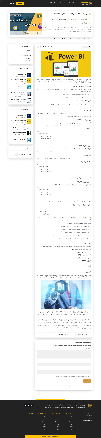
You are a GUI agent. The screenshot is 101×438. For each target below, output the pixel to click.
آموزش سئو (28, 58)
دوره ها (55, 3)
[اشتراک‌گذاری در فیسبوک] (51, 47)
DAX (29, 50)
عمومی (28, 60)
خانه (73, 3)
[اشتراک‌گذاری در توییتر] (48, 47)
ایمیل (89, 369)
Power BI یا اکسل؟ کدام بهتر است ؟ (82, 252)
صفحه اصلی (84, 39)
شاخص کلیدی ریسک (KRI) (84, 255)
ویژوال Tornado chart (89, 266)
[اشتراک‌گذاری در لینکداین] (46, 47)
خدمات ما (68, 3)
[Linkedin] (28, 405)
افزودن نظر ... (88, 348)
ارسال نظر (87, 381)
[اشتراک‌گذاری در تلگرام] (40, 47)
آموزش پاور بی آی (73, 335)
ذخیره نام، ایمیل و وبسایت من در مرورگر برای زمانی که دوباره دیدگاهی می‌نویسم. (72, 376)
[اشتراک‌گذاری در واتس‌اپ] (43, 47)
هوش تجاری (55, 335)
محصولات (62, 3)
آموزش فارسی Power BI (64, 335)
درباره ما (45, 3)
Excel (29, 53)
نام (90, 361)
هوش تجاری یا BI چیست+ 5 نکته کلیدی (81, 249)
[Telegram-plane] (31, 405)
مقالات (50, 3)
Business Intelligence (79, 313)
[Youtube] (25, 405)
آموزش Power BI (62, 19)
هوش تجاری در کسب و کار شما (83, 258)
